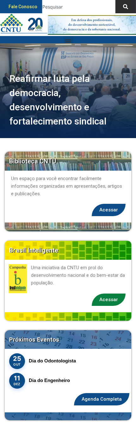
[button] (68, 41)
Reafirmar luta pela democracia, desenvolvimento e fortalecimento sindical (58, 100)
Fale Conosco (23, 6)
